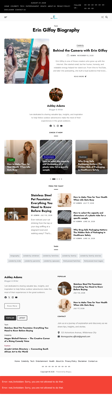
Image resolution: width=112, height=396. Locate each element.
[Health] (99, 5)
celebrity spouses (52, 261)
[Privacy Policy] (85, 8)
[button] (50, 179)
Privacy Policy (63, 6)
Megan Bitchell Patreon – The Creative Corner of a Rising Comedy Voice (27, 340)
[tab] (10, 318)
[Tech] (92, 5)
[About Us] (103, 5)
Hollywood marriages (93, 261)
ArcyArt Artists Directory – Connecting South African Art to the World (26, 350)
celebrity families (51, 256)
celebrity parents (32, 261)
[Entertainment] (96, 5)
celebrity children (31, 256)
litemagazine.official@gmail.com (75, 336)
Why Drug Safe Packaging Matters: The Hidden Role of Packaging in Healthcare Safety (91, 165)
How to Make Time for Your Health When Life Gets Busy (18, 167)
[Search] (106, 17)
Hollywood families (71, 261)
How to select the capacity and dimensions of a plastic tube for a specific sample (56, 165)
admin (73, 55)
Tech (22, 6)
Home (6, 6)
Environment (49, 157)
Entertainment (32, 6)
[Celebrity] (89, 5)
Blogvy (68, 372)
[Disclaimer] (89, 8)
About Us (52, 6)
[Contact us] (92, 8)
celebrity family (69, 256)
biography (15, 256)
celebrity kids (15, 261)
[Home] (85, 5)
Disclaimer (9, 10)
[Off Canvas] (5, 17)
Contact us (20, 10)
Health (43, 6)
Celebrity (15, 6)
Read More (79, 76)
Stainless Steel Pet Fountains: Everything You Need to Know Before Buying (41, 203)
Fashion (7, 346)
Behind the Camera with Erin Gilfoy (80, 50)
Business (82, 157)
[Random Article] (102, 17)
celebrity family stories (90, 256)
